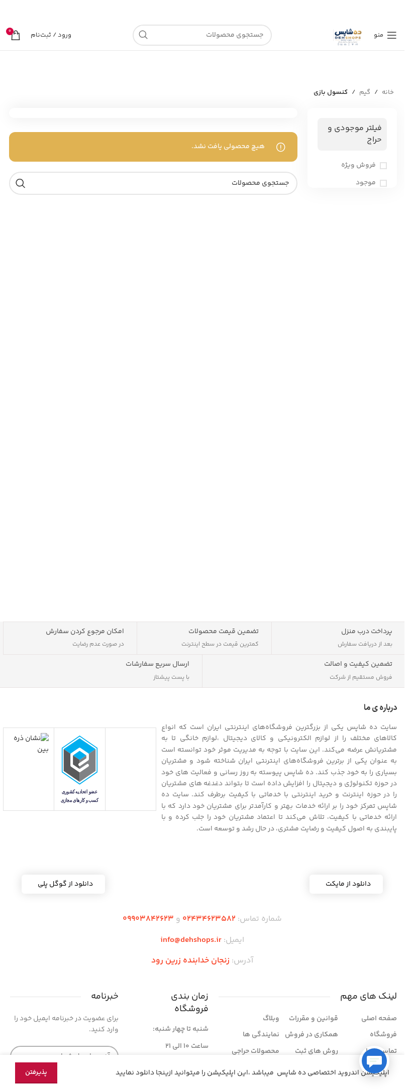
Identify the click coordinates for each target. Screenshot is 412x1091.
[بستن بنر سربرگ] (12, 10)
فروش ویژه (358, 166)
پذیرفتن (36, 1072)
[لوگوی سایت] (348, 35)
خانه (388, 92)
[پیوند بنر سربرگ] (202, 10)
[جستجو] (143, 35)
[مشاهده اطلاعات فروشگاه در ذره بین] (29, 744)
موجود (366, 183)
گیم (364, 92)
